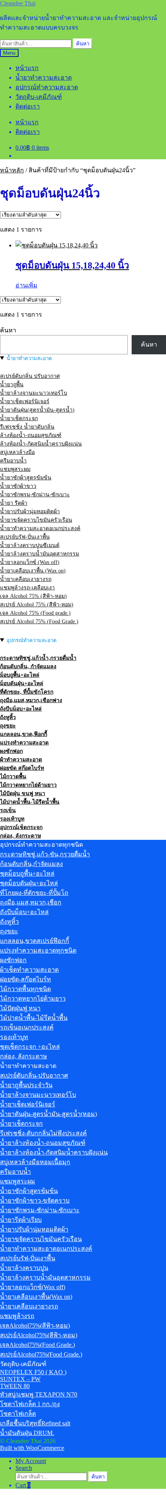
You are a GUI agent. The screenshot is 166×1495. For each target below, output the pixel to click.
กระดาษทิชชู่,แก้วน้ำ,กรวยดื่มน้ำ (38, 658)
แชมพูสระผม (15, 469)
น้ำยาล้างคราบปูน (24, 1268)
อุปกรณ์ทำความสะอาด (46, 87)
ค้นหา (82, 44)
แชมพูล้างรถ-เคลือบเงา (27, 588)
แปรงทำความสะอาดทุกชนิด (38, 950)
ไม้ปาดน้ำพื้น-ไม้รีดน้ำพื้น (29, 802)
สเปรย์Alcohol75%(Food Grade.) (41, 1354)
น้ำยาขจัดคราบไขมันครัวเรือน (36, 520)
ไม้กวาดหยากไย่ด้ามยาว (28, 785)
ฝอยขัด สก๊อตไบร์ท (22, 768)
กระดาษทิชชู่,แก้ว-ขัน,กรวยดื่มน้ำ (45, 854)
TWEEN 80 (15, 1386)
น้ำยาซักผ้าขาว (18, 486)
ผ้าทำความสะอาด (21, 760)
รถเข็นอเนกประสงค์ (27, 1027)
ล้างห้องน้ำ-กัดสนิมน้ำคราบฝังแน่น (41, 444)
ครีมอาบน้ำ (13, 461)
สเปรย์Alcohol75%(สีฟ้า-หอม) (38, 1335)
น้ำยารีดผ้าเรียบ (21, 1219)
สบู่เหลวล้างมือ (17, 452)
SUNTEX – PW (20, 1379)
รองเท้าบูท (12, 819)
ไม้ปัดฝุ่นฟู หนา (20, 1008)
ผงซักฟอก (11, 751)
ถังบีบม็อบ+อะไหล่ (21, 709)
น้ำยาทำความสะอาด (43, 77)
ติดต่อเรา (27, 106)
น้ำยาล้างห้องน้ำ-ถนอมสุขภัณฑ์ (42, 1143)
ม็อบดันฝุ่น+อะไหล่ (21, 683)
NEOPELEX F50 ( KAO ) (33, 1372)
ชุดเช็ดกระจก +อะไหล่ (30, 1046)
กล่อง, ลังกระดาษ (20, 836)
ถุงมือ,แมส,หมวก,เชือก (30, 902)
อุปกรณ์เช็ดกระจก (21, 827)
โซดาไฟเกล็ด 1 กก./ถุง (30, 1404)
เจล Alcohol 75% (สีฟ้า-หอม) (33, 596)
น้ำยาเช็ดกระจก (19, 418)
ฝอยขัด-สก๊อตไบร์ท (25, 979)
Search (23, 1468)
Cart (22, 1485)
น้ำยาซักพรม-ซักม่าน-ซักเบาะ (35, 494)
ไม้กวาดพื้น (13, 776)
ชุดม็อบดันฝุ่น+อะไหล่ (29, 883)
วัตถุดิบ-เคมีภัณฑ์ (38, 96)
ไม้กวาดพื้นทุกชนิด (25, 989)
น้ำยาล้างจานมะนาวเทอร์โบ (33, 393)
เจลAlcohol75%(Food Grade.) (37, 1344)
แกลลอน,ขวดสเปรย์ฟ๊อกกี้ (34, 941)
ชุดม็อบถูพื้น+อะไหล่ (27, 873)
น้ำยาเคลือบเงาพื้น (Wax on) (33, 571)
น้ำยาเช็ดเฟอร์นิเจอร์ (24, 401)
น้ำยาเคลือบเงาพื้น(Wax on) (36, 1296)
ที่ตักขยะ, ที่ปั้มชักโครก (26, 692)
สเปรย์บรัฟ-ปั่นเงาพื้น (25, 537)
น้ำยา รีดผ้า (13, 503)
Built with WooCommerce (32, 1448)
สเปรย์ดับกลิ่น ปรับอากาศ (30, 376)
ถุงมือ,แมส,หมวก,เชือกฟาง (31, 700)
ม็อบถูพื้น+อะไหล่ (19, 675)
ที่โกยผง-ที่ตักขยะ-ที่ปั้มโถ (34, 892)
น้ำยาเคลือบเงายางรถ (25, 579)
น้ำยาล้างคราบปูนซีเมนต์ (29, 545)
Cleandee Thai (18, 3)
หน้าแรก (27, 68)
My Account (30, 1461)
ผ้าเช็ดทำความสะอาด (29, 969)
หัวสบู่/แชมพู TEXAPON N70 (38, 1394)
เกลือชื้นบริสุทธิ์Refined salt (35, 1423)
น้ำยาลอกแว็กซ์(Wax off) (32, 1287)
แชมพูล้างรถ (17, 1316)
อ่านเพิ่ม (26, 285)
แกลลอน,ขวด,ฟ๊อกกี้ (23, 734)
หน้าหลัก (12, 170)
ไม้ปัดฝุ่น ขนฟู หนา (22, 793)
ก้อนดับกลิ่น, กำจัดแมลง (28, 666)
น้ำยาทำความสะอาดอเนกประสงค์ (40, 528)
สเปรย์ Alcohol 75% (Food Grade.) (39, 621)
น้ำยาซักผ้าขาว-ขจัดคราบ (34, 1200)
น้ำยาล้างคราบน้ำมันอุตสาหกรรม (39, 554)
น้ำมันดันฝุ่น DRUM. (27, 1433)
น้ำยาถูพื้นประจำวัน (26, 1085)
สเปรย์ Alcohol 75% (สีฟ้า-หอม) (36, 604)
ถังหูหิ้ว (8, 717)
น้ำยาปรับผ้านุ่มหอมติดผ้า (30, 511)
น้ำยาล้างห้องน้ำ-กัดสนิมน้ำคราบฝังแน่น (54, 1152)
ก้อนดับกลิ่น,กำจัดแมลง (31, 864)
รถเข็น (8, 810)
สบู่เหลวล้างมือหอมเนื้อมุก (35, 1162)
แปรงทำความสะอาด (24, 743)
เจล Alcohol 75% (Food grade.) (35, 613)
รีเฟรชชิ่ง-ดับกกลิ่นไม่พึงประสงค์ (43, 1133)
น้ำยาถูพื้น (12, 384)
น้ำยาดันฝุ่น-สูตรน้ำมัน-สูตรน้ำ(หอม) (48, 1114)
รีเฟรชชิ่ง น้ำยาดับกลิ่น (27, 427)
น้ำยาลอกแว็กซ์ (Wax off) (29, 562)
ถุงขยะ (8, 726)
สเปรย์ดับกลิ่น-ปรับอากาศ (34, 1075)
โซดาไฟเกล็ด (18, 1413)
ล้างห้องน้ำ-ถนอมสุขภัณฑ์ (30, 435)
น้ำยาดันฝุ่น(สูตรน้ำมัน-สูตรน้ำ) (37, 410)
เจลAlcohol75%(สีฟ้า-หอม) (35, 1325)
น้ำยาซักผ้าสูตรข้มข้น (25, 478)
